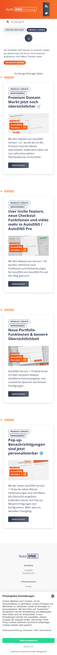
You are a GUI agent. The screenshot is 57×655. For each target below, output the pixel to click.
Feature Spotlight (14, 30)
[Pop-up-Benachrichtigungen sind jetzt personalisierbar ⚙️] (28, 470)
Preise (28, 586)
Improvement (17, 93)
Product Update (19, 89)
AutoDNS (28, 570)
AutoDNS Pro (28, 573)
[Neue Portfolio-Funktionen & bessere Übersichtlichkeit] (28, 355)
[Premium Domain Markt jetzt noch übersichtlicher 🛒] (28, 123)
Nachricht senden (14, 62)
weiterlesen (18, 165)
